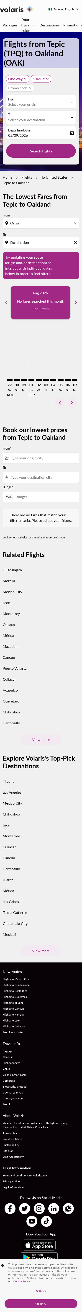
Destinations (49, 25)
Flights (26, 177)
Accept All (41, 1303)
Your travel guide (28, 25)
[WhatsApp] (68, 1208)
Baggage (8, 1051)
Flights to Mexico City (16, 979)
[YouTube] (31, 1221)
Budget (8, 487)
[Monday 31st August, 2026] (24, 380)
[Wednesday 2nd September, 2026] (39, 380)
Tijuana (8, 781)
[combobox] (41, 223)
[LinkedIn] (53, 1208)
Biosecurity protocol (15, 1086)
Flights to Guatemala (15, 996)
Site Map (8, 1151)
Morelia (9, 581)
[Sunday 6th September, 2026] (68, 380)
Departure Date (19, 130)
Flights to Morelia (13, 1014)
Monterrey (11, 613)
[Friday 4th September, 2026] (53, 380)
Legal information (13, 1187)
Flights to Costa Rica (15, 991)
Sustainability (11, 1145)
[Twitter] (24, 1208)
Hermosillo (11, 723)
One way (15, 79)
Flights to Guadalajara (16, 985)
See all (6, 1104)
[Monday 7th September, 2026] (75, 380)
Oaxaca (9, 624)
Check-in (8, 1057)
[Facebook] (10, 1208)
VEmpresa (9, 1080)
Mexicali (9, 934)
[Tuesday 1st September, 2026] (31, 380)
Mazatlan (10, 646)
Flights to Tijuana (13, 1002)
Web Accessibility (13, 1156)
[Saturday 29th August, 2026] (10, 380)
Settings (41, 1291)
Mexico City (12, 591)
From (11, 99)
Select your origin (22, 104)
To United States (54, 177)
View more (41, 739)
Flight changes (11, 1063)
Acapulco (10, 690)
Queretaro (11, 701)
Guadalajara (12, 570)
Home (7, 177)
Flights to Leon (11, 1020)
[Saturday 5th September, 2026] (61, 380)
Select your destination (26, 120)
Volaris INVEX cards (14, 1074)
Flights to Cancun (13, 1008)
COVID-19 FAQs (13, 1092)
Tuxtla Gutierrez (15, 912)
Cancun (9, 657)
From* (7, 448)
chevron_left (6, 302)
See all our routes (13, 1032)
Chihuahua (11, 712)
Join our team (11, 1133)
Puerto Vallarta (15, 668)
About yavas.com (13, 1098)
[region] (41, 1285)
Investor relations (13, 1139)
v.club (6, 1068)
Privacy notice (11, 1181)
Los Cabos (11, 901)
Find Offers (40, 309)
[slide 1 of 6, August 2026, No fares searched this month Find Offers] (40, 302)
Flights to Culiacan (14, 1026)
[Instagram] (39, 1208)
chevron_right (75, 302)
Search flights (41, 151)
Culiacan (10, 679)
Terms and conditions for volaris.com (25, 1175)
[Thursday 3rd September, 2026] (46, 380)
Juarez (8, 879)
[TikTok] (46, 1221)
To (9, 115)
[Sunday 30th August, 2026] (17, 380)
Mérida (8, 635)
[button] (41, 78)
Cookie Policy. (22, 1281)
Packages (10, 25)
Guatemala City (15, 923)
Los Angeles (12, 792)
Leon (6, 602)
